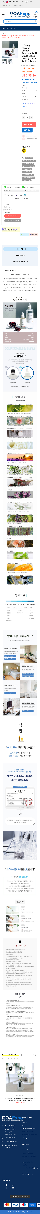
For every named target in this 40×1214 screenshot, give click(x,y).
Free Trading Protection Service (29, 1157)
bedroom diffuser (28, 174)
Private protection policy (29, 1135)
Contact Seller (13, 216)
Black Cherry (27, 180)
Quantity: (24, 114)
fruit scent (26, 160)
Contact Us (25, 1150)
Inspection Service (27, 1162)
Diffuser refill (27, 172)
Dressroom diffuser (28, 177)
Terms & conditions (28, 1132)
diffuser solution (28, 163)
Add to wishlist (31, 136)
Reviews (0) (20, 255)
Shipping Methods (20, 261)
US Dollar (12, 2)
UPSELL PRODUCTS (10, 1058)
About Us (24, 1122)
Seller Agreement (27, 1138)
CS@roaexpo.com (11, 1141)
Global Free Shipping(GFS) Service (30, 1169)
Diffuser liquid (27, 169)
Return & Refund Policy (29, 1128)
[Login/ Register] (28, 13)
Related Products (10, 1055)
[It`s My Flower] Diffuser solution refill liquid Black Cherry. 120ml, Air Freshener (18, 36)
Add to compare (31, 139)
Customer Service (27, 1153)
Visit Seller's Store (13, 220)
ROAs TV (24, 1165)
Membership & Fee (27, 1174)
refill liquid (29, 158)
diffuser (32, 160)
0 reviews (32, 65)
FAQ (23, 1125)
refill (24, 166)
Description (21, 249)
